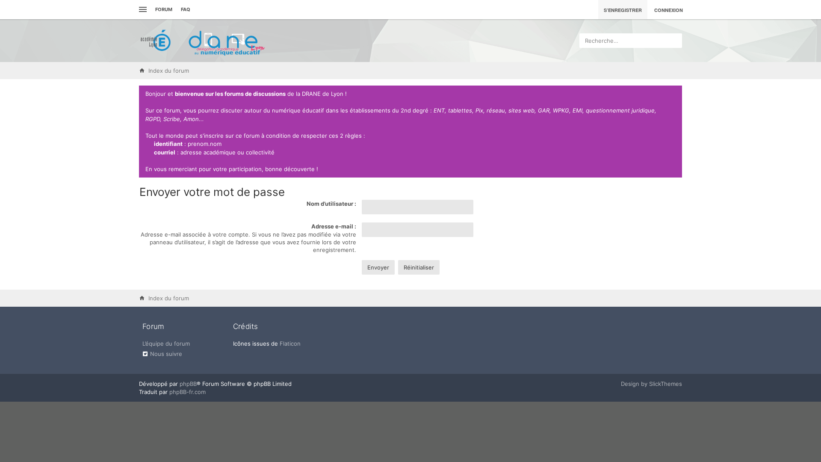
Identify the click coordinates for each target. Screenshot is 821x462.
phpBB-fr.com (187, 391)
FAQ (185, 9)
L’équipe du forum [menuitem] (166, 343)
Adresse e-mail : (333, 226)
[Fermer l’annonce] (673, 94)
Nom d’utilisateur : (331, 203)
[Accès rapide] (142, 9)
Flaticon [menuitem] (290, 343)
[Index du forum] (203, 41)
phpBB (188, 383)
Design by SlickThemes (651, 383)
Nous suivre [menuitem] (166, 353)
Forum (163, 9)
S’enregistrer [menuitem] (623, 10)
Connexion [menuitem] (668, 10)
